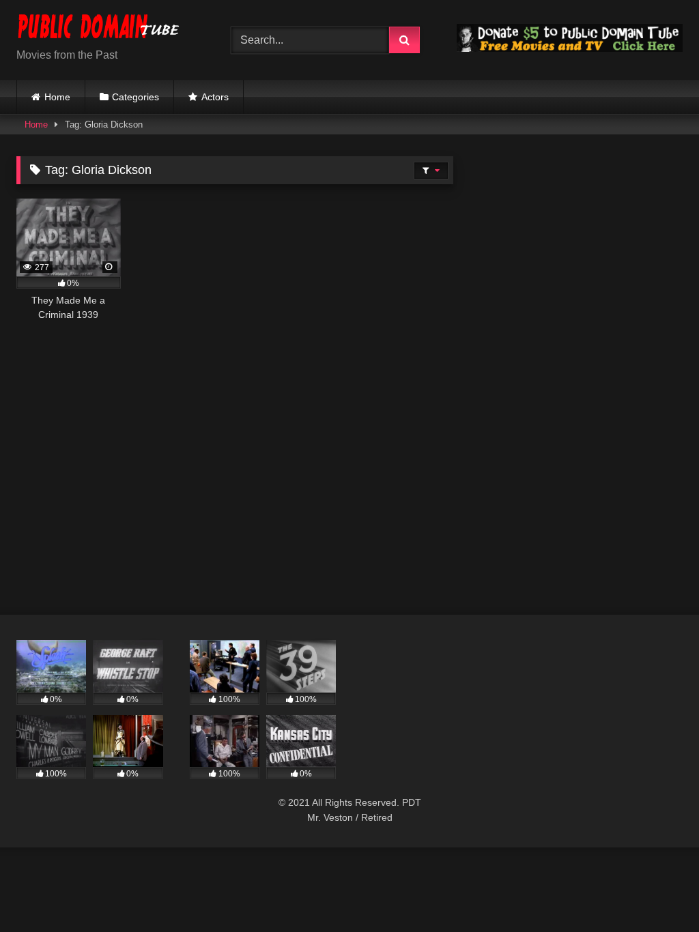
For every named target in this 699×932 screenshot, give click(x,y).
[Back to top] (657, 891)
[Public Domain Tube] (107, 29)
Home (57, 96)
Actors (215, 96)
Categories (135, 96)
